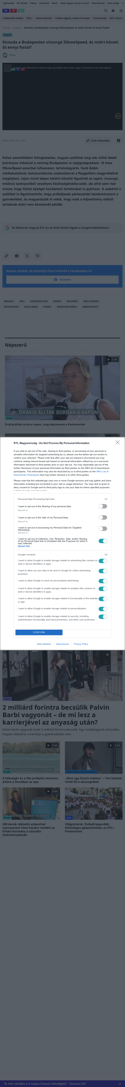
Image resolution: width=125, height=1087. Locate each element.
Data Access (62, 644)
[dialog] (62, 543)
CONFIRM (39, 632)
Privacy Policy (81, 644)
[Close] (119, 443)
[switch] (103, 506)
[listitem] (62, 499)
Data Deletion (44, 644)
